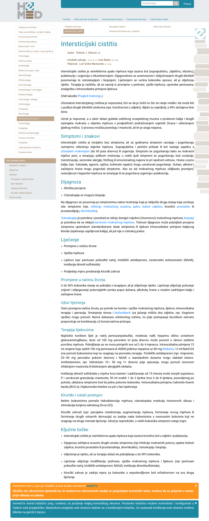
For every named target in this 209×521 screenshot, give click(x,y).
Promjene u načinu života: (22, 179)
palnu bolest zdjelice (147, 206)
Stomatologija (24, 75)
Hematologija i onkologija (30, 90)
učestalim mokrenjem (75, 151)
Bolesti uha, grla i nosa (28, 70)
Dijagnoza (13, 170)
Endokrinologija (25, 94)
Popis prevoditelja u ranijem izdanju (34, 32)
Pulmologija (23, 56)
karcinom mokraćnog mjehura (114, 222)
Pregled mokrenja (73, 26)
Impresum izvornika (27, 27)
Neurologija (23, 114)
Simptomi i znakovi (17, 165)
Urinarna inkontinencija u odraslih (124, 31)
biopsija (189, 218)
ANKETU (92, 486)
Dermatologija (24, 85)
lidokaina (168, 349)
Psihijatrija (23, 109)
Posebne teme (25, 152)
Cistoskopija (69, 218)
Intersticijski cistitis (159, 19)
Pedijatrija (23, 128)
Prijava (187, 3)
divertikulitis (88, 211)
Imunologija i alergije (27, 99)
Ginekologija (24, 123)
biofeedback (123, 312)
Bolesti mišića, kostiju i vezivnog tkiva (35, 51)
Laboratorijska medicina (29, 147)
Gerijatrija (22, 142)
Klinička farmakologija (28, 133)
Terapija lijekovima (19, 188)
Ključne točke (15, 197)
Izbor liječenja (17, 184)
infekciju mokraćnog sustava (110, 206)
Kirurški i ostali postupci (21, 193)
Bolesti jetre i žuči (26, 46)
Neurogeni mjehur (117, 26)
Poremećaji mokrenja (136, 19)
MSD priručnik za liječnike (86, 19)
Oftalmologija (24, 80)
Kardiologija (23, 65)
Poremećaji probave (27, 41)
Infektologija (24, 104)
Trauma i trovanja (26, 138)
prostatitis (183, 206)
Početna (66, 19)
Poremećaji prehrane (28, 37)
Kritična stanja (25, 61)
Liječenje (13, 175)
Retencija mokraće (162, 26)
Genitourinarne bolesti (112, 19)
